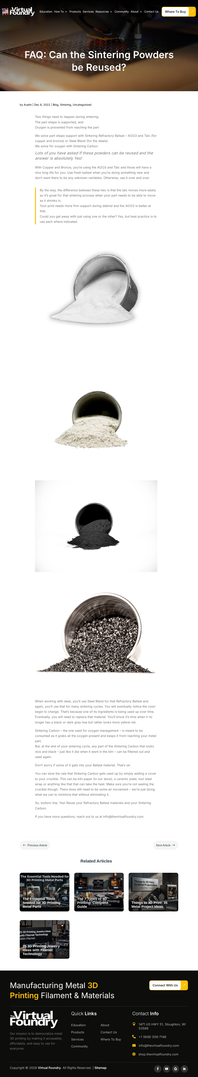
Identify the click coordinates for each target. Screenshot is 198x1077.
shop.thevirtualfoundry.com (158, 1054)
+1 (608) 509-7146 (152, 1037)
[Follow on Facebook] (157, 1069)
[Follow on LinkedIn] (184, 1069)
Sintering (65, 104)
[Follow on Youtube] (166, 1069)
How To (59, 11)
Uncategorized (82, 104)
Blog (55, 104)
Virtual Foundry (49, 1068)
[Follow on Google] (175, 1069)
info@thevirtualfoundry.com (159, 1045)
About (134, 11)
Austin (28, 104)
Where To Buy (175, 12)
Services (88, 11)
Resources (102, 11)
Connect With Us (165, 985)
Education (46, 11)
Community (121, 11)
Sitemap (101, 1068)
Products (75, 11)
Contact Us (151, 11)
